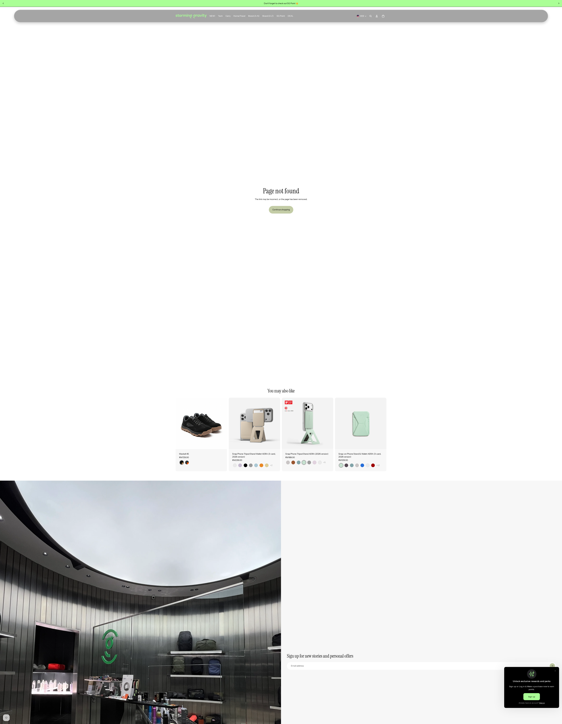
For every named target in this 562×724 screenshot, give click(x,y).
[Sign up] (552, 666)
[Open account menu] (376, 16)
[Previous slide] (3, 3)
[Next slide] (559, 3)
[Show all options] (271, 465)
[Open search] (370, 16)
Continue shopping (281, 209)
